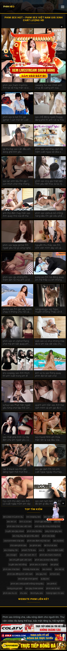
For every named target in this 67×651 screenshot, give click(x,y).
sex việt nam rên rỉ (28, 555)
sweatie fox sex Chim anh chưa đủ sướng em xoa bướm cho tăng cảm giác (48, 86)
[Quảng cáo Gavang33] (33, 646)
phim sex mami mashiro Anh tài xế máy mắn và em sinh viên (16, 86)
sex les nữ (59, 569)
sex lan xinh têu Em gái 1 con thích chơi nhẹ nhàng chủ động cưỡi (16, 182)
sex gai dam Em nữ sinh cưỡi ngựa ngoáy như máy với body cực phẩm (48, 470)
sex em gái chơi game (28, 578)
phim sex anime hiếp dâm (46, 560)
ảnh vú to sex (25, 521)
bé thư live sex (50, 545)
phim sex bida (48, 536)
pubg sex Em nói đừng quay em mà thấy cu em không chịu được (49, 278)
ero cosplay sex (33, 517)
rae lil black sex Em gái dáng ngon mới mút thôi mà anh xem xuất (17, 470)
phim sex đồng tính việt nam (20, 574)
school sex (55, 574)
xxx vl (41, 550)
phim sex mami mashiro (50, 555)
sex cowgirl (12, 555)
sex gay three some (34, 588)
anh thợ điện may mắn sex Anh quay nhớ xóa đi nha (16, 214)
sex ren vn (11, 521)
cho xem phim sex (18, 545)
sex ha (57, 521)
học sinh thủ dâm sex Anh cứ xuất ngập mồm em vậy (16, 502)
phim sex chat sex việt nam (19, 526)
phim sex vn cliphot (38, 564)
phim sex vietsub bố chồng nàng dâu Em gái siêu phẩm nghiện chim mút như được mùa (49, 214)
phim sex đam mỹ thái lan (38, 540)
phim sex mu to (10, 593)
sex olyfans (58, 540)
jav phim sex (35, 545)
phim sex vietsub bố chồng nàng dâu (27, 583)
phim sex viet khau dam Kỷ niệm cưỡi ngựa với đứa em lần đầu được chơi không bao (49, 150)
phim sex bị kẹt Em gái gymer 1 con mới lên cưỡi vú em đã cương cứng (17, 118)
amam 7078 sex (29, 550)
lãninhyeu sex (36, 593)
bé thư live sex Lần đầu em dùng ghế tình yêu (17, 150)
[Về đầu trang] (60, 647)
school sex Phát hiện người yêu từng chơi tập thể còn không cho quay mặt (16, 406)
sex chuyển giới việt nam (20, 560)
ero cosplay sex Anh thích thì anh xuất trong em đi (16, 374)
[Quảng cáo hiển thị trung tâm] (33, 55)
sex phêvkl (51, 583)
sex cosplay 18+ (11, 550)
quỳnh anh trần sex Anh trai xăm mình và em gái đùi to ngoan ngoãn (49, 406)
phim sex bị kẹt (53, 588)
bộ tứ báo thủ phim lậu (13, 517)
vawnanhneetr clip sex (14, 540)
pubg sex (45, 578)
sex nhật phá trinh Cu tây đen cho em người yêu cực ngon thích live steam (16, 438)
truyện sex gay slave (15, 531)
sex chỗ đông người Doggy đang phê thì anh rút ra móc (49, 118)
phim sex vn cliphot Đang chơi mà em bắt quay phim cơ (16, 342)
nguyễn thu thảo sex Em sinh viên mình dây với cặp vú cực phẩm (48, 246)
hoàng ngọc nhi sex (55, 593)
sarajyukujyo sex (14, 588)
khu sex (23, 593)
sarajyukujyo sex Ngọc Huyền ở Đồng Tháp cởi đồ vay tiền (49, 310)
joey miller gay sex (53, 531)
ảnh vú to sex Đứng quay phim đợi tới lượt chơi (48, 374)
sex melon (47, 569)
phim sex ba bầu (34, 531)
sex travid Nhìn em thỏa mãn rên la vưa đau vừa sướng (47, 438)
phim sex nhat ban (11, 569)
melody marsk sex (31, 569)
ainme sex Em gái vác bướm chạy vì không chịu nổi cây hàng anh (17, 310)
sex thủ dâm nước (55, 550)
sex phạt (54, 564)
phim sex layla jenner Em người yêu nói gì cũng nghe (17, 246)
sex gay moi (41, 574)
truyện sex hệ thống (18, 564)
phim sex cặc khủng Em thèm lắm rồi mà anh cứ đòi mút (17, 278)
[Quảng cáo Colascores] (33, 637)
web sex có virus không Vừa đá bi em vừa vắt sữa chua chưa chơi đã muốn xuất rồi (49, 342)
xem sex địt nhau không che (47, 526)
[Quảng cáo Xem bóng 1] (33, 628)
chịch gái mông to (43, 521)
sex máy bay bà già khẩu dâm (26, 536)
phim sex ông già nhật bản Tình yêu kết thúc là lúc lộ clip (49, 182)
